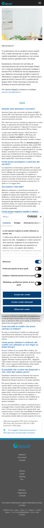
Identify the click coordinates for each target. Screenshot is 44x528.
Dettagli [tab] (17, 223)
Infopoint (22, 455)
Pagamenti (22, 493)
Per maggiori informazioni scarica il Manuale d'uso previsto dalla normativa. (19, 431)
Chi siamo (6, 503)
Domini (22, 471)
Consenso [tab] (7, 223)
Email (22, 474)
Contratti (22, 496)
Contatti (22, 460)
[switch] (38, 268)
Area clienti (22, 457)
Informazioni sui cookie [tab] (33, 223)
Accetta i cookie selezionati (22, 302)
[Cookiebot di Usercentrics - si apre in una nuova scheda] (28, 216)
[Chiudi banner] (40, 216)
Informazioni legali (18, 503)
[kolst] (22, 446)
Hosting (22, 477)
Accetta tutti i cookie (22, 295)
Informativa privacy (34, 503)
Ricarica (22, 490)
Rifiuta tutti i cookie (22, 309)
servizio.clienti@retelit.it (11, 92)
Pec (22, 479)
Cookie (22, 505)
